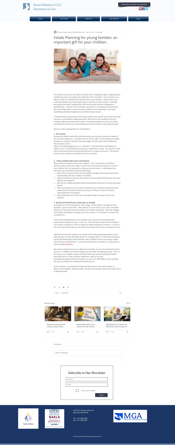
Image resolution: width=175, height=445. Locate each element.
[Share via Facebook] (55, 287)
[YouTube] (140, 8)
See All (128, 303)
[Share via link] (68, 287)
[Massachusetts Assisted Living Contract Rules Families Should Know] (58, 313)
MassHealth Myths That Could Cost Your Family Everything (86, 325)
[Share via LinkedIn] (63, 287)
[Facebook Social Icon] (143, 8)
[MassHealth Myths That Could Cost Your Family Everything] (87, 313)
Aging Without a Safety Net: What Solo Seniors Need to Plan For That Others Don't (116, 325)
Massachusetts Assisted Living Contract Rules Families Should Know (56, 325)
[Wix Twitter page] (146, 8)
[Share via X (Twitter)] (59, 287)
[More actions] (120, 32)
